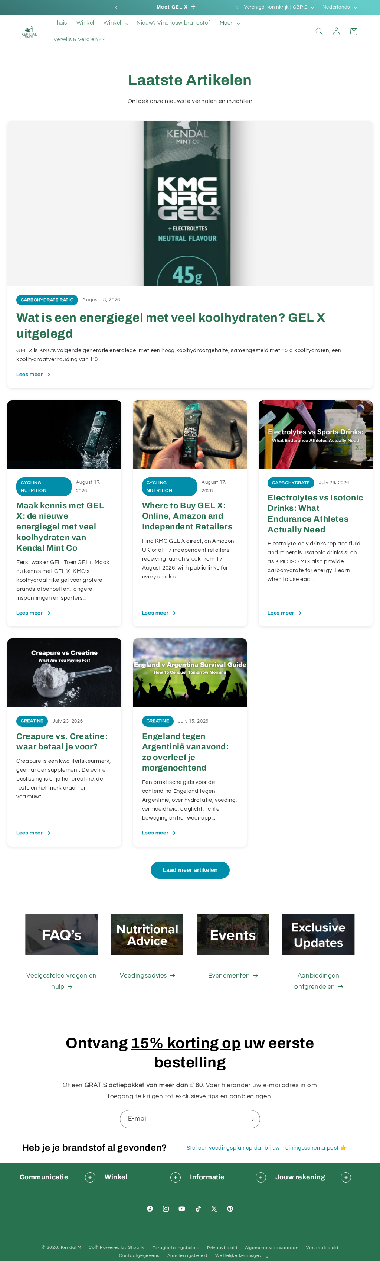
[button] (115, 23)
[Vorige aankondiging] (116, 7)
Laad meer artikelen (190, 870)
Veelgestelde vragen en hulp (61, 981)
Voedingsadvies (143, 975)
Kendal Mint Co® (79, 1247)
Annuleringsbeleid (187, 1256)
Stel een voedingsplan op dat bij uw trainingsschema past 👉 (267, 1148)
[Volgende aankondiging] (237, 7)
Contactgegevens (139, 1256)
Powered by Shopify (122, 1247)
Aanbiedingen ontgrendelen (316, 981)
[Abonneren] (251, 1119)
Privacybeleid (222, 1248)
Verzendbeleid (322, 1248)
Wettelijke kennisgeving (242, 1256)
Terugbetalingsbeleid (176, 1248)
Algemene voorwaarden (272, 1248)
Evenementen (229, 975)
